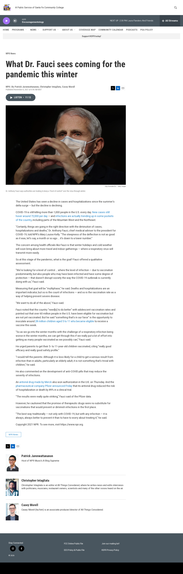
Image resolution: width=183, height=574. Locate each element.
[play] (6, 21)
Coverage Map (87, 30)
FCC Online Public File (73, 544)
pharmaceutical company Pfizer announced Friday (44, 385)
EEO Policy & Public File (74, 550)
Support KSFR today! (91, 36)
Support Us (49, 30)
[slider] (19, 20)
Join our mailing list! (110, 544)
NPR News (11, 53)
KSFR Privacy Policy (110, 550)
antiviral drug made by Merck (35, 382)
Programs (18, 30)
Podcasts (132, 30)
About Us (67, 30)
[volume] (15, 21)
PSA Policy (146, 30)
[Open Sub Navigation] (26, 30)
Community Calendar (111, 30)
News (33, 30)
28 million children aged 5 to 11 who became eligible (64, 321)
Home (6, 30)
